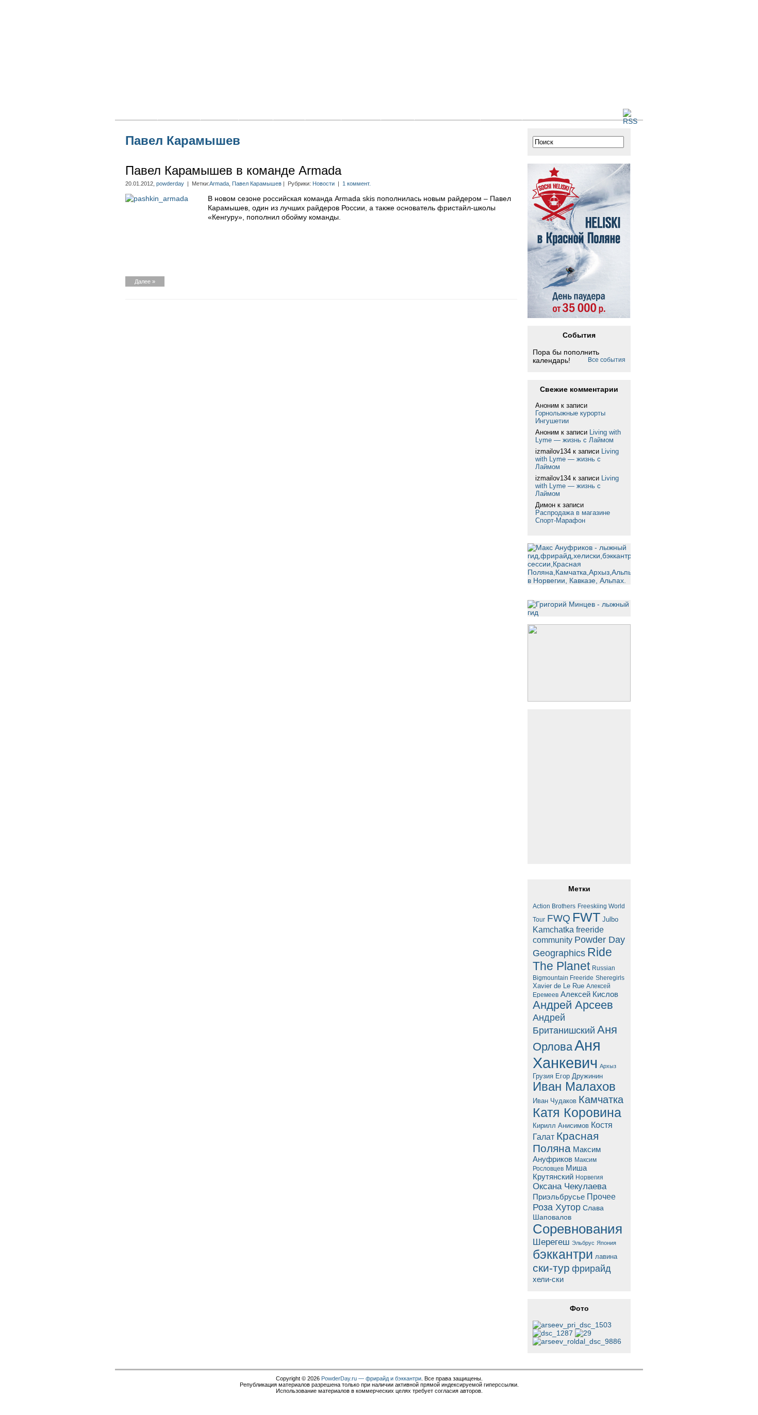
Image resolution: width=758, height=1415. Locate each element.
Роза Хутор (557, 1207)
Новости (179, 113)
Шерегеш (551, 1242)
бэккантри (563, 1254)
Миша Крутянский (560, 1172)
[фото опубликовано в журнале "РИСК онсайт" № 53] (572, 1325)
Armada (219, 183)
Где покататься (447, 113)
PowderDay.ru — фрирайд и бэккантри (371, 1378)
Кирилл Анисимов (561, 1125)
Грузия (543, 1076)
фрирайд (591, 1268)
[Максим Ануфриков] (577, 1341)
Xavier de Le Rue (558, 986)
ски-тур (551, 1268)
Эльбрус (583, 1243)
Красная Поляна (566, 1142)
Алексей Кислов (589, 994)
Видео (323, 113)
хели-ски (548, 1279)
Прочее (601, 1196)
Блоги (256, 113)
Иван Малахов (574, 1086)
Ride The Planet (572, 959)
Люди (397, 113)
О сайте (501, 113)
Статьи (219, 113)
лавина (606, 1256)
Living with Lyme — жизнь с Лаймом (578, 436)
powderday (170, 183)
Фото (289, 113)
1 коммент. (356, 183)
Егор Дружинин (579, 1076)
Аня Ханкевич (567, 1054)
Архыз (608, 1066)
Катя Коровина (577, 1113)
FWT (586, 917)
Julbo (610, 919)
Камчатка (601, 1099)
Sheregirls (610, 977)
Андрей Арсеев (573, 1004)
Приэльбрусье (559, 1196)
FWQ (558, 918)
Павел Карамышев (257, 183)
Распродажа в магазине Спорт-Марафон (572, 516)
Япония (606, 1243)
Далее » (145, 281)
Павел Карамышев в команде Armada (233, 170)
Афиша (361, 113)
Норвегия (589, 1177)
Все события (606, 359)
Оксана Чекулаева (569, 1186)
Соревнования (577, 1229)
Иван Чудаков (554, 1101)
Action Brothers (554, 906)
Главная (136, 113)
